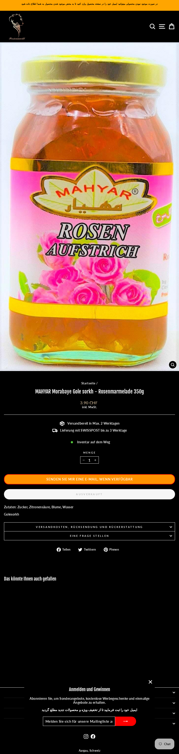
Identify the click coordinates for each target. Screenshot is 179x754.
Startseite (88, 383)
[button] (89, 479)
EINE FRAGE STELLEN (89, 535)
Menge (89, 452)
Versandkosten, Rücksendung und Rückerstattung (89, 526)
